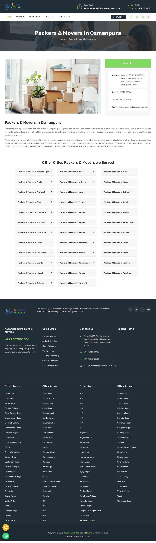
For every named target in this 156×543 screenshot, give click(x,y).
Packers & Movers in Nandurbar (73, 243)
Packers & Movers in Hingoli (30, 273)
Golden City (10, 501)
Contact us (64, 17)
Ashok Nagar (10, 403)
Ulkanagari (121, 481)
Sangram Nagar (124, 428)
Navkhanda (84, 452)
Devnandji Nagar (12, 467)
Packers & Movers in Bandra (72, 212)
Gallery (50, 17)
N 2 (81, 394)
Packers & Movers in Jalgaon (31, 283)
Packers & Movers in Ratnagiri (117, 192)
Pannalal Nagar (86, 501)
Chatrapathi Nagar (13, 428)
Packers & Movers (50, 336)
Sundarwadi (122, 472)
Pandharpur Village (88, 496)
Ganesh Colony (11, 486)
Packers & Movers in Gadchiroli (32, 253)
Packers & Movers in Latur (71, 192)
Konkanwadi (47, 433)
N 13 (44, 520)
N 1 (43, 501)
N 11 (44, 511)
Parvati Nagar (86, 506)
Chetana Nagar (11, 433)
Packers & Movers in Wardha (117, 253)
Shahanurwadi (123, 437)
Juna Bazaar (47, 403)
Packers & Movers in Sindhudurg (118, 222)
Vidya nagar (122, 486)
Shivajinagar (122, 467)
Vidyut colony (123, 491)
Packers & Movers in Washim (117, 263)
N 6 (81, 428)
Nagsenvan (84, 442)
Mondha (45, 496)
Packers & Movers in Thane (116, 243)
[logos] (22, 6)
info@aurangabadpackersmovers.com (100, 366)
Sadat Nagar (122, 403)
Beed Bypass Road (13, 413)
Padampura (85, 481)
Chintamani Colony (13, 442)
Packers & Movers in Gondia (30, 263)
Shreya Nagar (123, 457)
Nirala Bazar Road (87, 467)
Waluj (119, 496)
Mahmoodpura (48, 457)
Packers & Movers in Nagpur (72, 222)
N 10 (44, 506)
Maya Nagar (47, 467)
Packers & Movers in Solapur (117, 232)
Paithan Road (86, 491)
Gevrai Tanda (10, 496)
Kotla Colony (47, 437)
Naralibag (84, 447)
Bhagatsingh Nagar (13, 418)
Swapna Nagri (123, 476)
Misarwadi (46, 491)
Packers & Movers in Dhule (30, 243)
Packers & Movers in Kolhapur (73, 182)
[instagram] (142, 17)
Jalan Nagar (10, 520)
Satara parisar (123, 433)
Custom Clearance (50, 361)
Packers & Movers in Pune (115, 172)
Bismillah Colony (12, 423)
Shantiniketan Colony (126, 447)
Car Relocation (48, 351)
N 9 (81, 423)
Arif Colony (10, 398)
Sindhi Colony (123, 462)
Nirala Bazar (85, 462)
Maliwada (46, 462)
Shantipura (122, 452)
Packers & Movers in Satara (116, 212)
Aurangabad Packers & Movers (78, 533)
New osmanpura (87, 457)
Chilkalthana (10, 437)
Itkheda (8, 515)
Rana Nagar (122, 394)
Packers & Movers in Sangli (116, 202)
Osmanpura (85, 476)
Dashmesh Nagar (12, 462)
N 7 (81, 413)
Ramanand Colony (88, 520)
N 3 (81, 398)
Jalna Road (47, 394)
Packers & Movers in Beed (30, 202)
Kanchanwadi (48, 413)
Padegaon (84, 486)
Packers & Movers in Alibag (116, 182)
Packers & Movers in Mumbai (72, 202)
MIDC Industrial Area (51, 481)
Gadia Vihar (10, 481)
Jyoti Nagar (47, 408)
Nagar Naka (84, 433)
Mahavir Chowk (48, 452)
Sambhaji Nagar (124, 423)
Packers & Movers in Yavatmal (118, 273)
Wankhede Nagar (124, 501)
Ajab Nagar (9, 394)
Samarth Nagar (123, 413)
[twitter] (137, 17)
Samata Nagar (123, 418)
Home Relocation (49, 346)
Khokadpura (47, 428)
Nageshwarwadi (86, 437)
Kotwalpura (47, 442)
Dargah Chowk (11, 457)
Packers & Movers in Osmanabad (74, 263)
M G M (45, 447)
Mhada (45, 476)
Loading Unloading (50, 356)
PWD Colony (85, 515)
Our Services (35, 17)
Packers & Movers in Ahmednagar (33, 172)
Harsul (7, 506)
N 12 (44, 515)
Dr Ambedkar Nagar (13, 476)
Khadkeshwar (48, 418)
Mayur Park (47, 472)
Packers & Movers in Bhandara (32, 212)
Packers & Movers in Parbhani (73, 283)
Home (9, 17)
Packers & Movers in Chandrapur (33, 232)
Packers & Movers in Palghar (72, 273)
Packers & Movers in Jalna (71, 172)
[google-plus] (148, 17)
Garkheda (9, 491)
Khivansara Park (49, 423)
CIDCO (7, 447)
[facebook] (131, 17)
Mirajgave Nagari (49, 486)
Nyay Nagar (85, 472)
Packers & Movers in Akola (30, 182)
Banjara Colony (11, 408)
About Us (20, 17)
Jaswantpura (48, 398)
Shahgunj (121, 442)
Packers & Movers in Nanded (72, 232)
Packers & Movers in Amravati (32, 192)
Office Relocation (50, 341)
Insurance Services (50, 365)
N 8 (81, 418)
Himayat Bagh (11, 511)
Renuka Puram (123, 398)
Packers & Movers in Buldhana (31, 222)
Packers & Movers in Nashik (72, 253)
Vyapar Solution (83, 536)
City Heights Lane (12, 452)
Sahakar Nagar (123, 408)
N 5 (81, 408)
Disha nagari (10, 472)
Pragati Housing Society (90, 511)
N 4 (81, 403)
